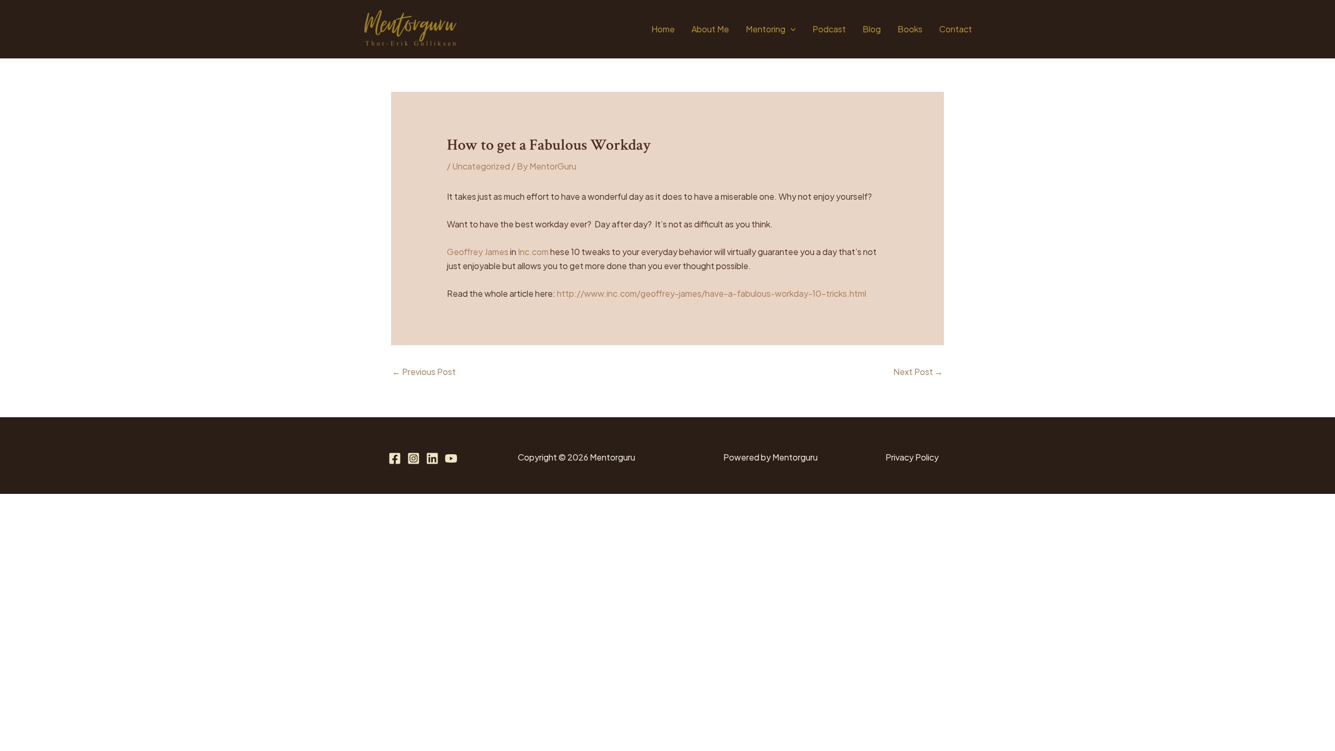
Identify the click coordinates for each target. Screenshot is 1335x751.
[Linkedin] (432, 458)
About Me (710, 28)
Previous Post (424, 371)
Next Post (918, 371)
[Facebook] (395, 458)
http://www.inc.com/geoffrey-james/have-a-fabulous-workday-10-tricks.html (711, 293)
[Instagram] (413, 458)
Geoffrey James (477, 251)
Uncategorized (481, 166)
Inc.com (533, 251)
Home (663, 28)
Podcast (829, 28)
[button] (790, 28)
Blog (872, 28)
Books (910, 28)
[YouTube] (451, 458)
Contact (955, 28)
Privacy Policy (912, 457)
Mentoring (765, 28)
